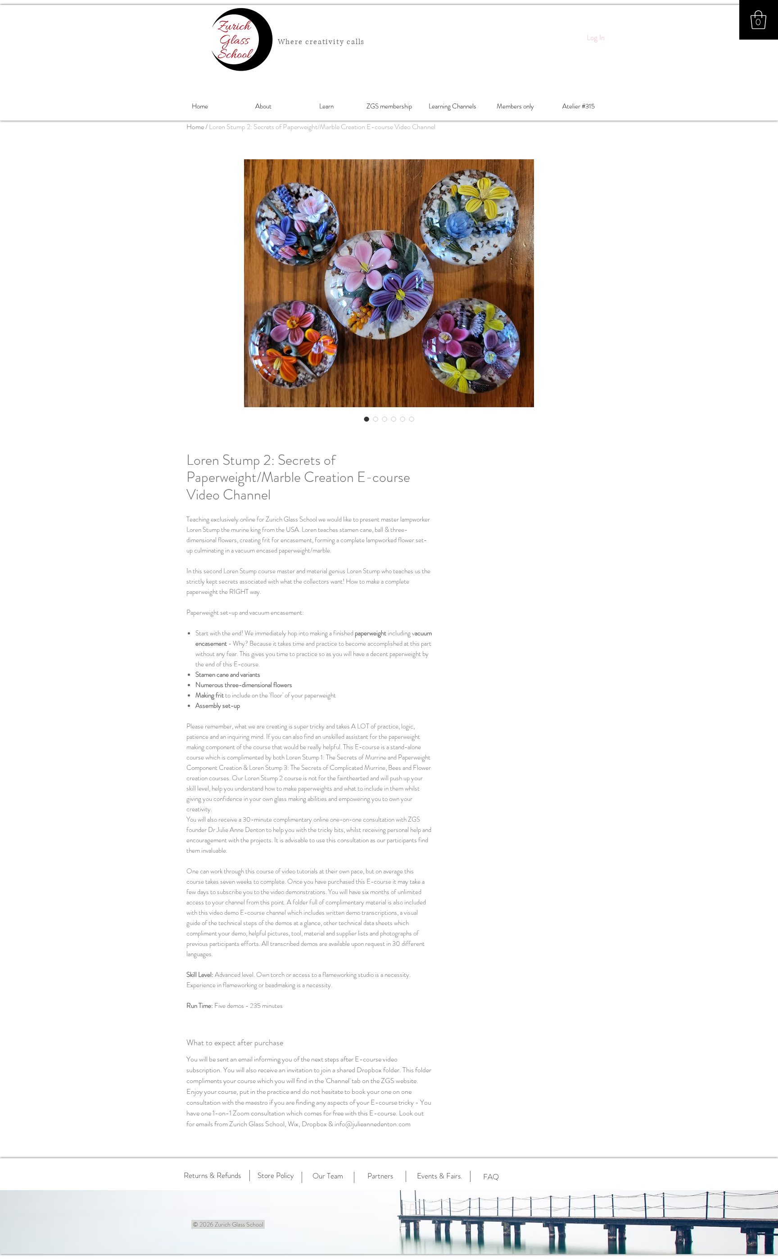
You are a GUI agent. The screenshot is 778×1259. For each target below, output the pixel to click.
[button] (758, 19)
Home (195, 126)
